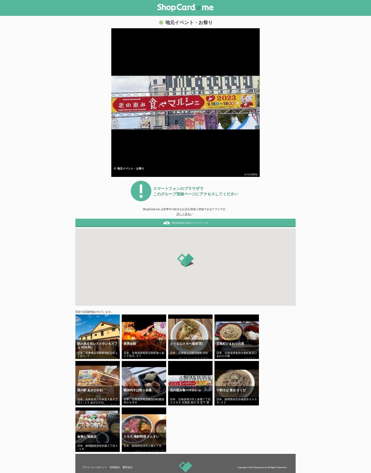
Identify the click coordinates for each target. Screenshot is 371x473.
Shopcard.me (260, 467)
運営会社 (128, 467)
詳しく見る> (184, 214)
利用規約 (115, 467)
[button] (185, 260)
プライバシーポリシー (94, 467)
